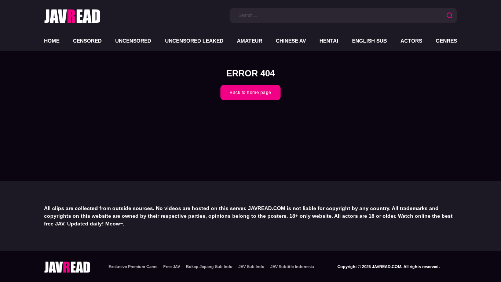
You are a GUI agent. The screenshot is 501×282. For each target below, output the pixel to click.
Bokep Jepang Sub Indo (209, 266)
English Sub (369, 41)
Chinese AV (291, 41)
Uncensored (133, 41)
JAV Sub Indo (251, 266)
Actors (411, 41)
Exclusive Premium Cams (133, 266)
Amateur (249, 41)
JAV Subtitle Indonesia (292, 266)
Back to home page (250, 92)
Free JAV (171, 266)
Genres (446, 41)
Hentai (328, 41)
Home (51, 41)
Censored (87, 41)
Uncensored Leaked (194, 41)
